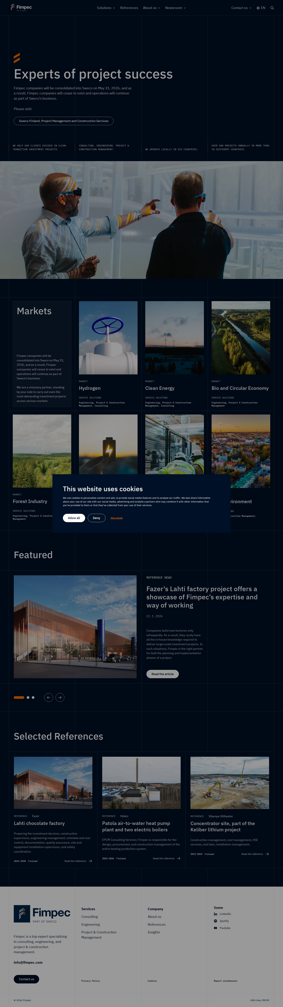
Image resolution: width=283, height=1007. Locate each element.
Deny (96, 518)
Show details (117, 518)
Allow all (74, 518)
